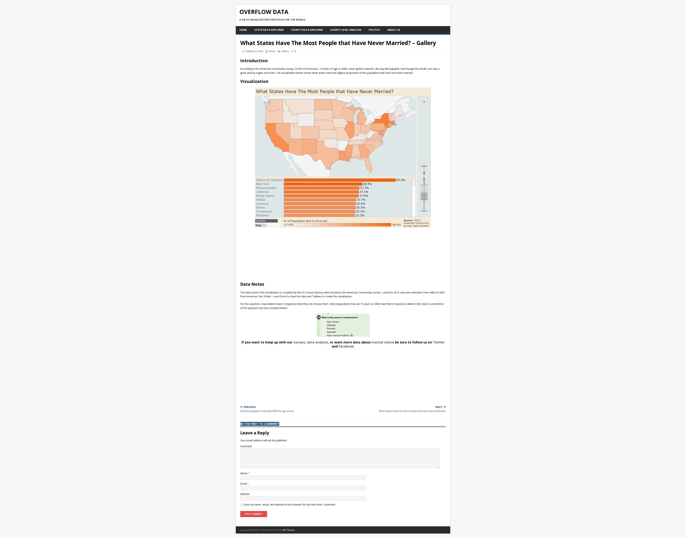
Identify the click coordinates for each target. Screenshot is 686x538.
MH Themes (289, 530)
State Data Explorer (269, 29)
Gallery (285, 51)
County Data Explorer (307, 29)
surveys (299, 342)
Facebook (346, 346)
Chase (271, 51)
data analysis (317, 342)
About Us (393, 29)
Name (244, 473)
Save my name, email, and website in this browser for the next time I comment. (290, 504)
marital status (383, 342)
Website (245, 494)
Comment (246, 446)
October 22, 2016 (254, 51)
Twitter (439, 342)
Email (243, 483)
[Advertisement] (343, 256)
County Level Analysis (345, 29)
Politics (374, 29)
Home (243, 29)
